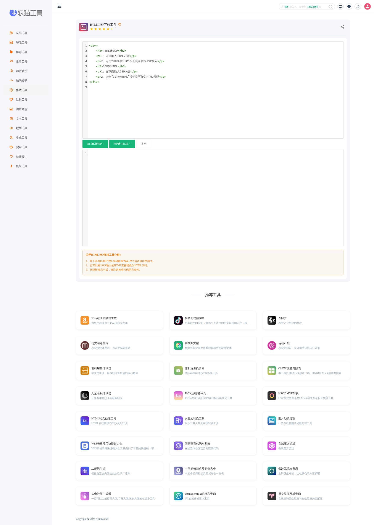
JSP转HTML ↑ (122, 143)
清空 (143, 144)
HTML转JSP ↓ (95, 143)
